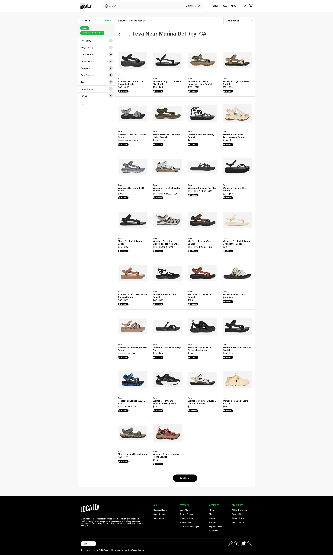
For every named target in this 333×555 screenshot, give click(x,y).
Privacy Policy (238, 518)
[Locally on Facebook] (236, 543)
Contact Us (214, 531)
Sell (224, 6)
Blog (211, 514)
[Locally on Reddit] (230, 543)
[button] (96, 40)
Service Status (238, 514)
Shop (215, 6)
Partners (212, 522)
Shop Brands (159, 518)
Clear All (108, 21)
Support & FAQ (215, 526)
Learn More (185, 510)
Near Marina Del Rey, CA (91, 33)
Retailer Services (187, 514)
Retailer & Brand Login (189, 526)
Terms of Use (238, 522)
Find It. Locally (194, 6)
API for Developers (240, 510)
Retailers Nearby (160, 510)
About (234, 6)
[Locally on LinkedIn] (243, 543)
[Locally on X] (249, 543)
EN (245, 6)
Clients (212, 518)
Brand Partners (186, 522)
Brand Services (186, 518)
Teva (84, 28)
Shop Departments (161, 514)
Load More (185, 478)
